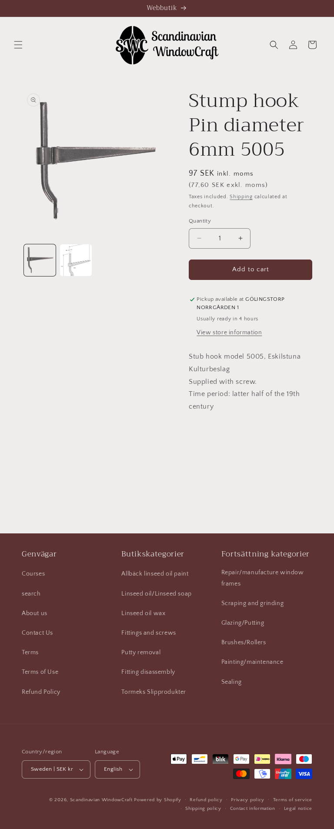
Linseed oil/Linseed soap (156, 593)
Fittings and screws (148, 632)
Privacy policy (247, 799)
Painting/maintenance (252, 662)
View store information (229, 332)
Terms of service (292, 799)
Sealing (231, 682)
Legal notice (298, 808)
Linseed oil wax (143, 613)
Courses (33, 573)
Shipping (241, 197)
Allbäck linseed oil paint (154, 573)
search (31, 593)
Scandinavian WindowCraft (101, 799)
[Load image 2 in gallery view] (76, 260)
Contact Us (37, 632)
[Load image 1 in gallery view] (40, 260)
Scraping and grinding (252, 603)
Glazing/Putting (242, 622)
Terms (30, 652)
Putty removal (140, 652)
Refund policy (206, 799)
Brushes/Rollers (243, 642)
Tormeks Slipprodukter (153, 692)
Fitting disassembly (148, 672)
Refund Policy (41, 692)
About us (34, 613)
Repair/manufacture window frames (262, 578)
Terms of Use (40, 672)
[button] (18, 44)
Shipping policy (203, 808)
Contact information (252, 808)
